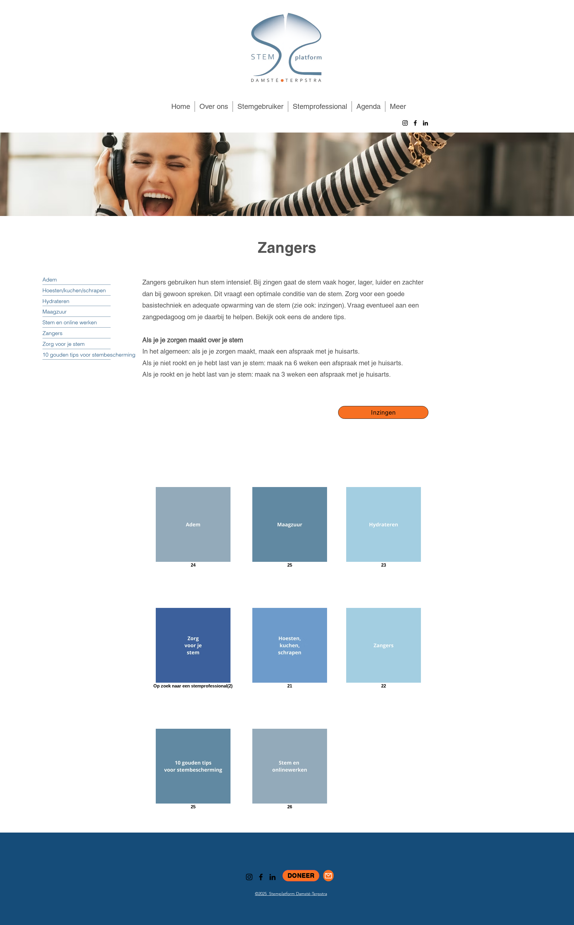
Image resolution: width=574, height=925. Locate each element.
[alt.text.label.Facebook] (415, 123)
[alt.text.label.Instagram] (405, 123)
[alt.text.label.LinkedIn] (425, 123)
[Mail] (328, 875)
